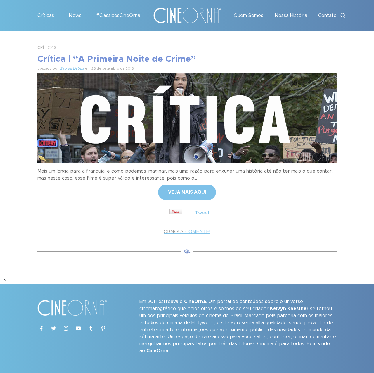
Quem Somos (248, 15)
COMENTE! (187, 231)
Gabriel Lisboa (72, 68)
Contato (327, 15)
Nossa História (291, 15)
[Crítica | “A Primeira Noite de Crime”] (187, 117)
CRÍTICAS (46, 48)
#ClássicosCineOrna (118, 15)
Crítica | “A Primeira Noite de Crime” (116, 59)
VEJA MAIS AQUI (187, 192)
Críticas (45, 15)
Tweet (202, 213)
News (75, 15)
